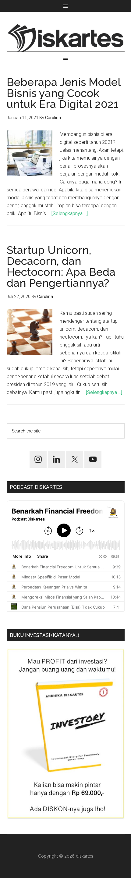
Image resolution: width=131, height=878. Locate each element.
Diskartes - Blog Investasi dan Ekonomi (66, 38)
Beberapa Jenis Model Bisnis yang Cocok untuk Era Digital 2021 (64, 93)
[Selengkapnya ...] (69, 213)
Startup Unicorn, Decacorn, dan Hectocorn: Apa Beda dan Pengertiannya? (61, 266)
